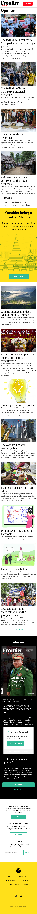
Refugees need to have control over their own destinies (14, 181)
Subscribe (18, 835)
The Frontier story (11, 880)
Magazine (11, 876)
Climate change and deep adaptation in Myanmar (16, 313)
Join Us (18, 817)
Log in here (24, 752)
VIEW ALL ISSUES (18, 789)
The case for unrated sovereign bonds (13, 446)
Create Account (15, 743)
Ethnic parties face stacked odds (17, 489)
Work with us (27, 880)
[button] (20, 903)
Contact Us (19, 888)
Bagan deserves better (14, 569)
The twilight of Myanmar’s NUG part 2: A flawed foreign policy (18, 43)
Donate (28, 4)
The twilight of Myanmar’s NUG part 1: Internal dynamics (17, 91)
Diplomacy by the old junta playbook (17, 532)
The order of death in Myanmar (13, 136)
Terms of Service (14, 884)
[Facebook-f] (16, 896)
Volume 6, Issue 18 (9, 699)
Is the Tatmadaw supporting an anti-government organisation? (18, 358)
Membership (23, 876)
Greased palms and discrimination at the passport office (13, 612)
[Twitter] (21, 896)
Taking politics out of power (17, 405)
